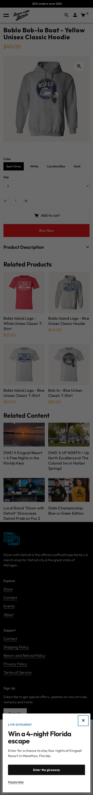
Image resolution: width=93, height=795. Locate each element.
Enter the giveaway (46, 770)
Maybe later (16, 782)
